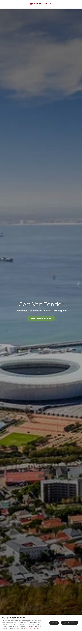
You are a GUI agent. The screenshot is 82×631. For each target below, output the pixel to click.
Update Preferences (69, 623)
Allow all (54, 623)
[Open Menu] (3, 4)
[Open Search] (78, 4)
